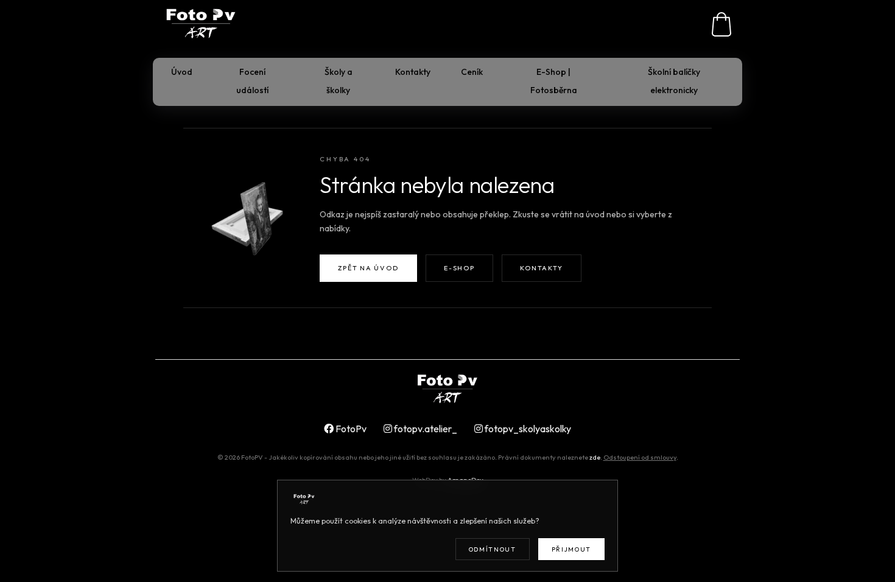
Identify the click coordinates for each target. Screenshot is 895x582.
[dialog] (447, 526)
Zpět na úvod (368, 268)
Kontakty (541, 268)
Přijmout (571, 549)
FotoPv (350, 428)
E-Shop (459, 268)
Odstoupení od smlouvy (639, 457)
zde (594, 457)
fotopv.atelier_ (424, 428)
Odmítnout (492, 549)
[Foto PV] (447, 389)
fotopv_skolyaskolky (527, 428)
